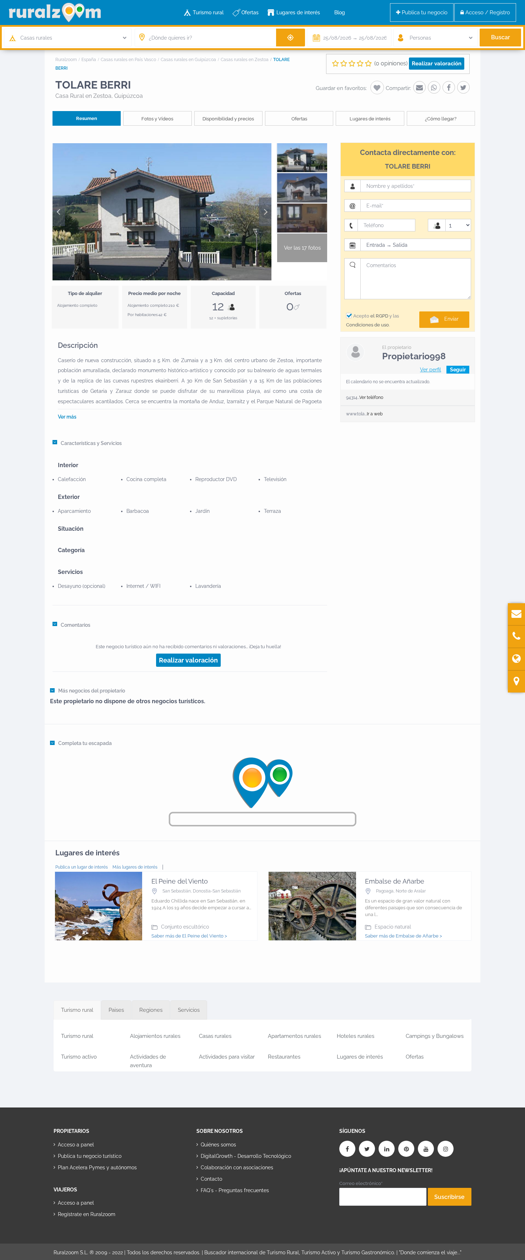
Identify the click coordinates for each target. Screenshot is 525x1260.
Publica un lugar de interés (81, 867)
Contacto (211, 1179)
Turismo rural (208, 12)
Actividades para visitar (227, 1057)
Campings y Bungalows (435, 1036)
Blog (339, 12)
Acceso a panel (76, 1145)
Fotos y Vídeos (157, 118)
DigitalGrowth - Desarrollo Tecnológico (246, 1156)
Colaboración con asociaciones (237, 1167)
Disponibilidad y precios (228, 118)
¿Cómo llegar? (440, 118)
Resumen (86, 118)
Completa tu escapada (85, 743)
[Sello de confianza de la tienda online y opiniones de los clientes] (223, 1213)
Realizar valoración (436, 63)
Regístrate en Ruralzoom (86, 1214)
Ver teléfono (371, 397)
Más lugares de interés (135, 867)
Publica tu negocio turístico (89, 1156)
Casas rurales (215, 1036)
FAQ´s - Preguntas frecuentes (235, 1190)
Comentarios (75, 625)
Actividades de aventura (148, 1060)
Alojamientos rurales (155, 1036)
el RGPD (379, 316)
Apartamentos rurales (294, 1036)
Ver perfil (430, 369)
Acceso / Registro (487, 12)
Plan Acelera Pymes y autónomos (97, 1167)
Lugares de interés (298, 12)
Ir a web (374, 413)
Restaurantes (284, 1057)
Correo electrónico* (360, 1183)
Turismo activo (79, 1057)
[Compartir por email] (419, 87)
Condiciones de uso (367, 325)
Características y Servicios (91, 443)
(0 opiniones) (391, 63)
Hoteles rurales (355, 1036)
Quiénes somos (218, 1145)
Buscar (500, 37)
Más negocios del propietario (91, 691)
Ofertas (250, 12)
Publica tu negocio (424, 12)
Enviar (451, 319)
